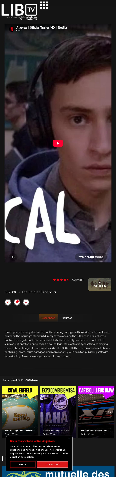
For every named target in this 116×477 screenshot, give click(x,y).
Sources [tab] (67, 318)
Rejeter (23, 464)
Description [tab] (48, 318)
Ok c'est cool (53, 464)
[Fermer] (69, 439)
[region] (39, 453)
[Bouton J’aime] (17, 302)
